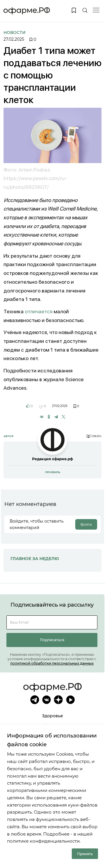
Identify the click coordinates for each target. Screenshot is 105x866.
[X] (63, 417)
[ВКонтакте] (42, 417)
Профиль (52, 472)
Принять (85, 854)
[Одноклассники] (49, 417)
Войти (86, 524)
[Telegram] (56, 417)
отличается (38, 311)
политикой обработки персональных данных (52, 663)
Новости (15, 32)
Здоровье (52, 715)
